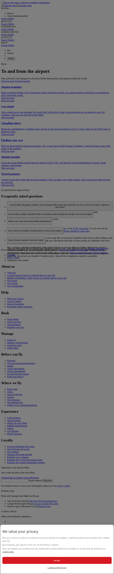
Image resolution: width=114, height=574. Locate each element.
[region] (57, 549)
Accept (57, 560)
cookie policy (8, 551)
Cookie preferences (57, 567)
